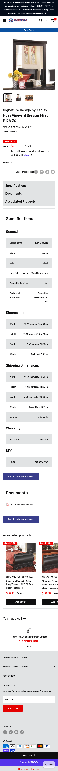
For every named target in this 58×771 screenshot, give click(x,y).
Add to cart (29, 755)
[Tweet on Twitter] (47, 172)
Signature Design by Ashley (17, 127)
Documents (13, 193)
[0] (52, 20)
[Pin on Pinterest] (42, 172)
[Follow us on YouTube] (16, 732)
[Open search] (40, 20)
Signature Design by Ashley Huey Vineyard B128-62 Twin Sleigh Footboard (19, 584)
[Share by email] (53, 172)
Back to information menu (20, 476)
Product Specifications (22, 504)
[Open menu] (4, 20)
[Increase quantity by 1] (33, 162)
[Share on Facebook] (36, 172)
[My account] (46, 20)
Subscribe (12, 708)
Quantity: (7, 162)
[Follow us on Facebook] (5, 732)
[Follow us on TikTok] (22, 732)
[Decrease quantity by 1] (17, 162)
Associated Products (20, 201)
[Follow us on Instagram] (11, 732)
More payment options (29, 769)
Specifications (15, 185)
